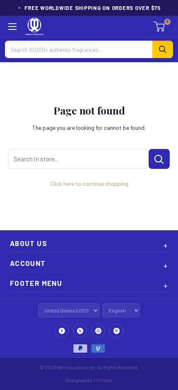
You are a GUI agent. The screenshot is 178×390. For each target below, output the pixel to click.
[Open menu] (12, 26)
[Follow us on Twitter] (80, 331)
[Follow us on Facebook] (62, 331)
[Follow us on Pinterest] (116, 331)
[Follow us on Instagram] (98, 331)
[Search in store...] (159, 159)
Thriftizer (103, 380)
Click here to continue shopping (89, 183)
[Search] (162, 49)
